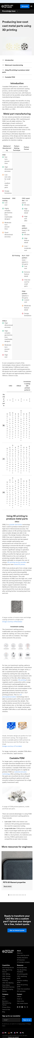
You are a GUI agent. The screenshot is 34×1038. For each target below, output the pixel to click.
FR (17, 1033)
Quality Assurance (22, 957)
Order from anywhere (23, 989)
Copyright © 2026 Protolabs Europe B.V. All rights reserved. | (14, 1036)
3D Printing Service (8, 967)
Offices (19, 996)
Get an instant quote (17, 930)
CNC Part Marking (7, 983)
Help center (20, 1001)
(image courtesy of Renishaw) (12, 622)
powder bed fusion (15, 524)
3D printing (22, 680)
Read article (7, 886)
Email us (19, 999)
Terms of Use (6, 1009)
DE (11, 1033)
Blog (3, 1012)
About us (19, 953)
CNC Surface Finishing (6, 979)
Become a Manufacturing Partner (6, 1003)
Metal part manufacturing (12, 65)
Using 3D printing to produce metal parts (15, 71)
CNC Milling (6, 974)
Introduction (8, 60)
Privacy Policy (6, 1007)
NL (23, 1033)
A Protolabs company (23, 962)
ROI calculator (21, 991)
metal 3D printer (19, 564)
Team (3, 999)
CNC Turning (6, 976)
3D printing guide (22, 974)
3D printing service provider (16, 562)
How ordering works (23, 955)
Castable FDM (8, 77)
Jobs (3, 996)
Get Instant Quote (22, 1003)
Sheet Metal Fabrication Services (8, 986)
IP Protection (21, 960)
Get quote (25, 6)
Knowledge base (22, 967)
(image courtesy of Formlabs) (12, 746)
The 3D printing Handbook (21, 971)
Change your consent (13, 1037)
